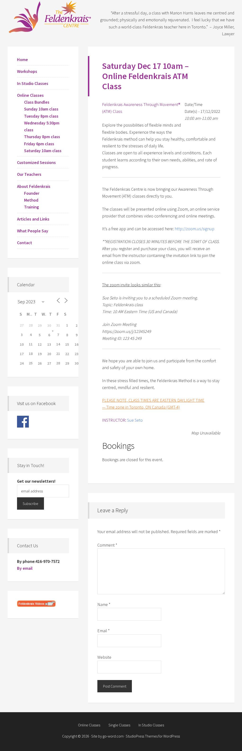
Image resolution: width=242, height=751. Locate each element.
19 (40, 353)
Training (31, 207)
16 (76, 344)
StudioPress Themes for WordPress (153, 736)
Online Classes (30, 95)
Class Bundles (36, 102)
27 (49, 363)
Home (22, 59)
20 (49, 353)
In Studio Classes (32, 83)
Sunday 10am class (41, 109)
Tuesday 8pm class (41, 116)
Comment (107, 545)
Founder (31, 193)
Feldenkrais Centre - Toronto (50, 16)
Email (103, 630)
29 (40, 325)
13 (49, 344)
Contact (24, 242)
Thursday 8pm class (42, 136)
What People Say (32, 231)
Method (31, 200)
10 (22, 344)
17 (22, 353)
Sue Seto (135, 420)
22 (67, 353)
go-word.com (113, 736)
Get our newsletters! (36, 481)
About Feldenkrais (33, 186)
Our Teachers (29, 174)
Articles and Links (33, 219)
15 (67, 344)
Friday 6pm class (39, 143)
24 (22, 363)
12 (40, 344)
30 (49, 325)
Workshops (27, 71)
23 (76, 353)
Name (103, 604)
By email (25, 568)
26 (40, 363)
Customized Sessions (36, 162)
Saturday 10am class (42, 150)
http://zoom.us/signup (194, 228)
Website (104, 657)
